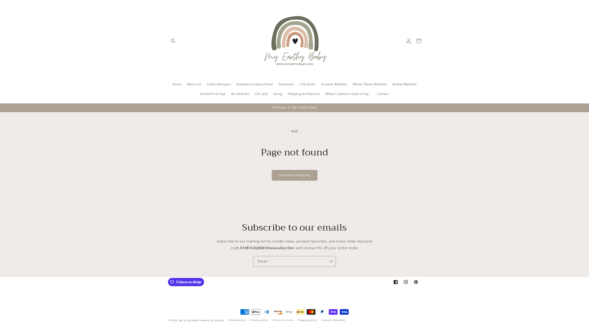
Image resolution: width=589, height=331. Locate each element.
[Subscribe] (331, 261)
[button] (173, 41)
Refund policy (237, 320)
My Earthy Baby (188, 320)
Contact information (333, 320)
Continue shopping (295, 175)
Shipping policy (307, 320)
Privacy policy (259, 320)
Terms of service (283, 320)
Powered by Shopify (211, 320)
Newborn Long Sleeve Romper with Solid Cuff (136, 325)
